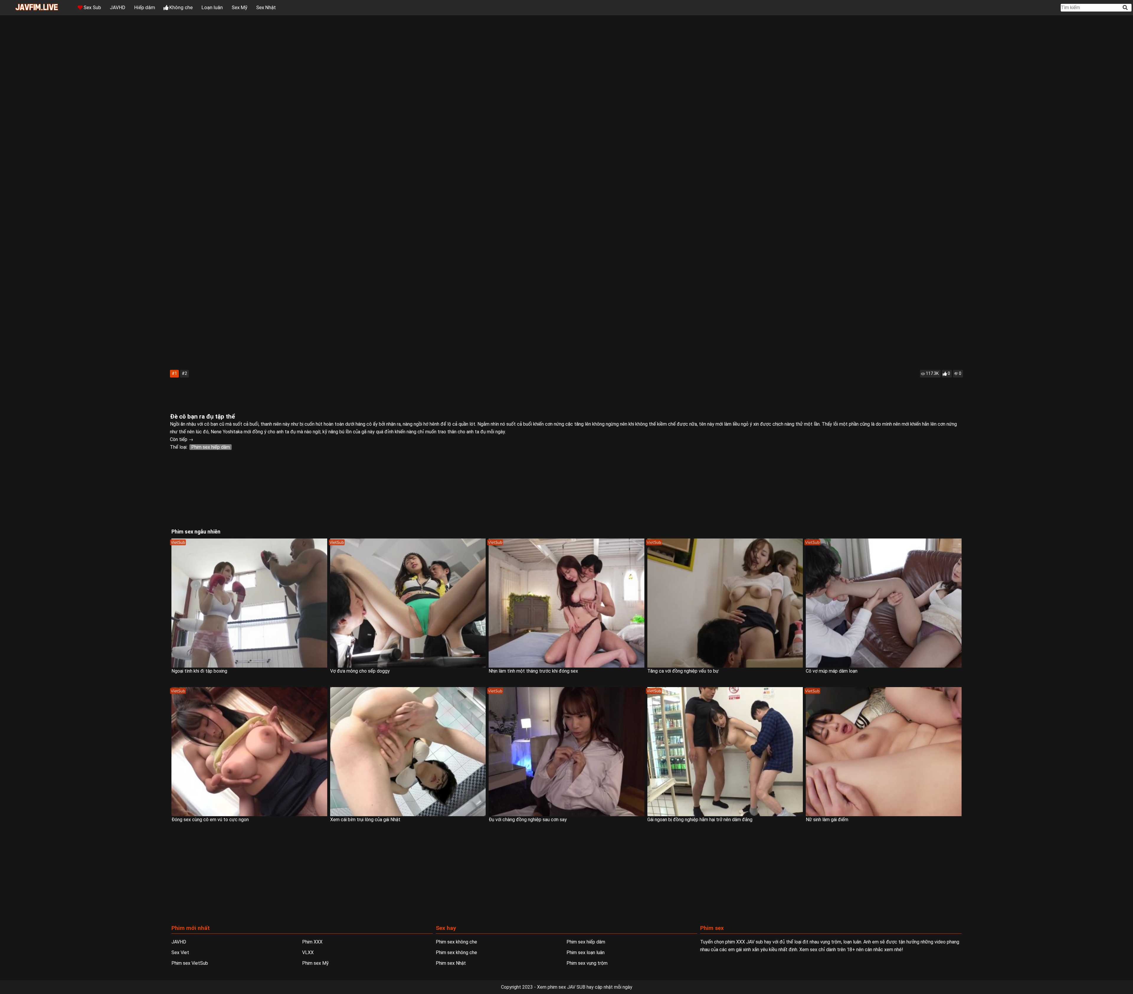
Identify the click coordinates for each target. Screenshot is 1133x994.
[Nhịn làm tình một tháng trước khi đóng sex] (566, 603)
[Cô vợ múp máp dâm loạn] (883, 603)
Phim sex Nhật (451, 963)
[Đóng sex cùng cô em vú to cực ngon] (249, 751)
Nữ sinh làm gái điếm (827, 819)
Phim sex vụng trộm (587, 963)
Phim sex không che (456, 942)
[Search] (1126, 7)
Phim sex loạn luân (585, 952)
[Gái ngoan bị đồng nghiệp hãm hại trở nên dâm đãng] (725, 751)
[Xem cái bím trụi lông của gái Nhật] (408, 751)
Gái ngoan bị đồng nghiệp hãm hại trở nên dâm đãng (699, 819)
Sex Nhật (266, 7)
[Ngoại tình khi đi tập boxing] (249, 603)
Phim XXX (312, 942)
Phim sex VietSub (189, 963)
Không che (181, 7)
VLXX (308, 952)
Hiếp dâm (144, 7)
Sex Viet (180, 952)
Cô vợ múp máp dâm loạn (831, 671)
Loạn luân (212, 7)
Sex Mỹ (239, 7)
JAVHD (117, 7)
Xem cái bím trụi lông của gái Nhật (365, 819)
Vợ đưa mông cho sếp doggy (360, 671)
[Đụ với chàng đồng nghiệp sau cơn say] (566, 751)
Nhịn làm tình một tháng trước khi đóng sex (533, 671)
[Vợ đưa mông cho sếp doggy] (408, 603)
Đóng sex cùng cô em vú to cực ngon (210, 819)
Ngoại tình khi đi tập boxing (199, 671)
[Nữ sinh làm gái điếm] (883, 751)
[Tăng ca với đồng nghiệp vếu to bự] (725, 603)
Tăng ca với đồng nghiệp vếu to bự (683, 671)
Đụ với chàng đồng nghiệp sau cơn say (528, 819)
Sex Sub (92, 7)
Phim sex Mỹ (315, 963)
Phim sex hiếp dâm (210, 447)
